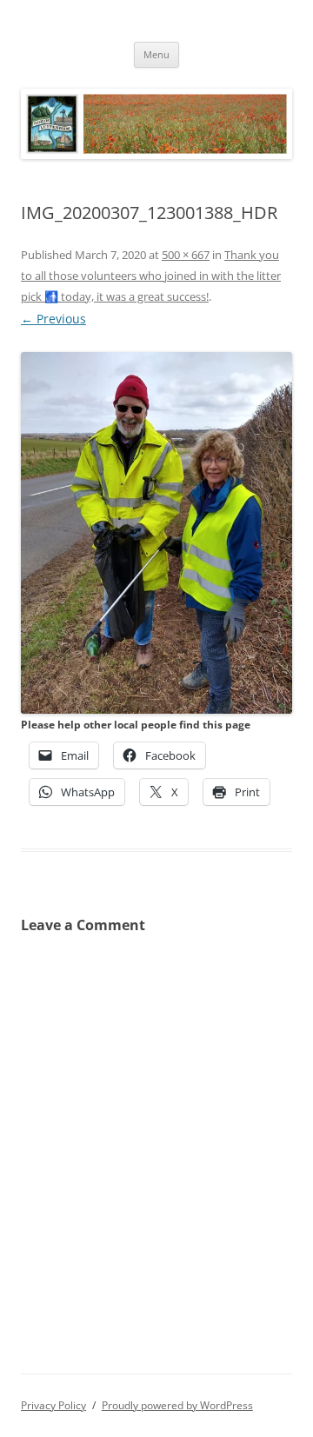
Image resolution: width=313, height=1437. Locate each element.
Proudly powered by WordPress (177, 1405)
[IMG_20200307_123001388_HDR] (156, 533)
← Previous (53, 318)
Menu (156, 54)
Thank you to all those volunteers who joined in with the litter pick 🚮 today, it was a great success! (151, 275)
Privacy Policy (53, 1405)
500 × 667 (186, 255)
